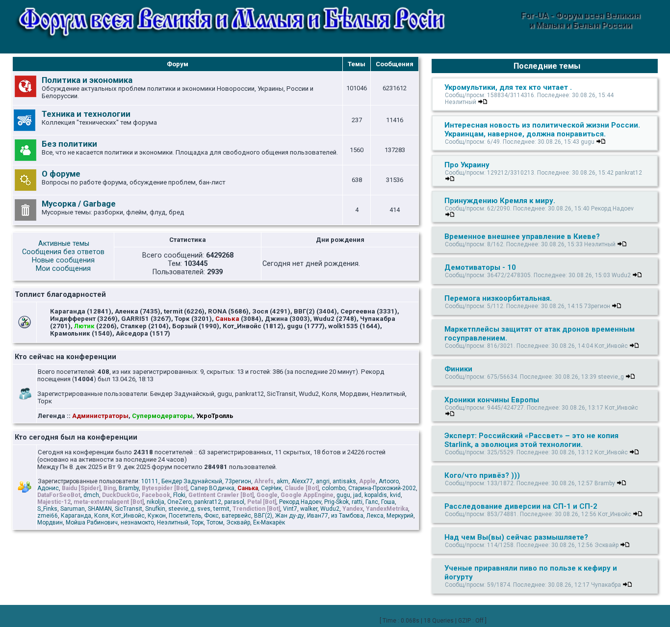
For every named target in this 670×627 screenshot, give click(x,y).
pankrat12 (207, 501)
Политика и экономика (87, 80)
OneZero (179, 501)
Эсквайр (238, 522)
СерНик (271, 488)
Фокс (211, 515)
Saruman (72, 508)
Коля (101, 515)
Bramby (129, 488)
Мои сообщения (63, 268)
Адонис (48, 488)
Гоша (388, 501)
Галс (371, 501)
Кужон (157, 515)
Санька (247, 488)
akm (282, 481)
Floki (179, 495)
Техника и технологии (86, 114)
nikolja (155, 501)
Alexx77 (302, 481)
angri (323, 481)
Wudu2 (329, 508)
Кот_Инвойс (128, 515)
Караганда (76, 515)
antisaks (344, 481)
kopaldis (375, 495)
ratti (357, 501)
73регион (238, 481)
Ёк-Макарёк (269, 522)
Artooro (389, 481)
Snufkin (155, 508)
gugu (343, 495)
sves (203, 508)
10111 (149, 481)
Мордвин (50, 522)
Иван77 (317, 515)
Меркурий (400, 515)
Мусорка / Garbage (79, 204)
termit (221, 508)
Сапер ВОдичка (212, 488)
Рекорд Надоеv (300, 501)
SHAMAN (100, 508)
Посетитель (185, 515)
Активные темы (63, 243)
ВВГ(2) (263, 515)
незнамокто (137, 522)
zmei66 (47, 515)
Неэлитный (172, 522)
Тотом (214, 522)
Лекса (375, 515)
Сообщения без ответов (63, 252)
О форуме (61, 174)
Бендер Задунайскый (191, 481)
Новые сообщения (63, 260)
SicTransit (128, 508)
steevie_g (181, 508)
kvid (395, 495)
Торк (197, 522)
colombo (333, 488)
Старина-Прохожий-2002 (382, 488)
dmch (91, 495)
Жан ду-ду (289, 515)
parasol (234, 501)
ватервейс (236, 515)
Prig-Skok (336, 501)
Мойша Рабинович (92, 522)
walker (308, 508)
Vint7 (290, 508)
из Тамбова (347, 515)
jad (357, 495)
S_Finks (47, 508)
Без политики (69, 144)
